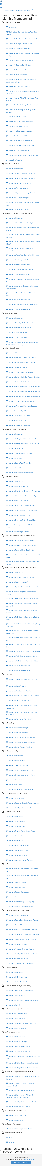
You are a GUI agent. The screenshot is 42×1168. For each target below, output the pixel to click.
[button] (1, 2)
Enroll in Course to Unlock (21, 1162)
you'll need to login (29, 1160)
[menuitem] (1, 5)
